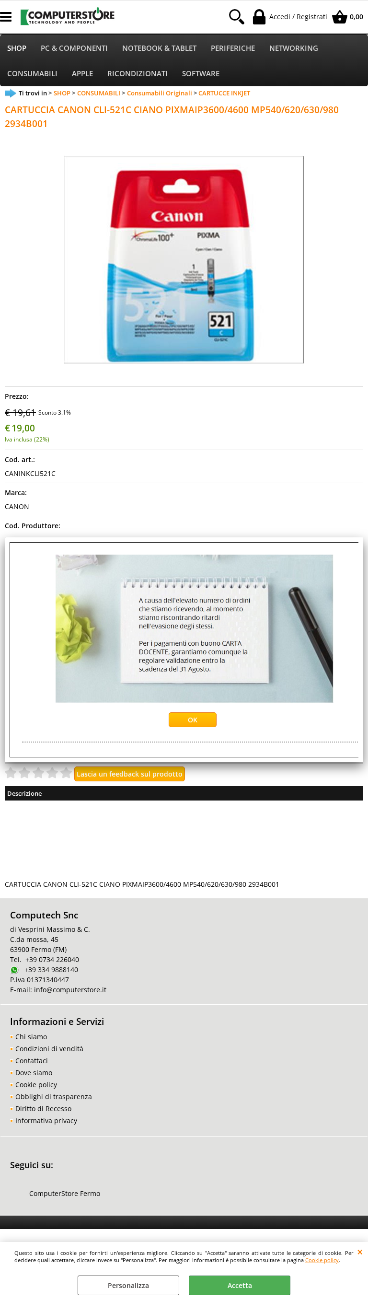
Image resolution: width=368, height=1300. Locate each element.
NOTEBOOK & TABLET (159, 48)
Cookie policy (322, 1260)
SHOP (16, 48)
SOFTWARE (200, 74)
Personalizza (128, 1285)
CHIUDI (360, 1251)
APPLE (82, 74)
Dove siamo (33, 1072)
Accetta (240, 1285)
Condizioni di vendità (49, 1048)
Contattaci (31, 1060)
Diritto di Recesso (43, 1108)
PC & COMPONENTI (74, 48)
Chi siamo (31, 1036)
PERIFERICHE (233, 48)
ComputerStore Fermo (64, 1193)
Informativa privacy (46, 1120)
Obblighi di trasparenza (53, 1096)
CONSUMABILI (32, 74)
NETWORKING (293, 48)
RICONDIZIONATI (137, 74)
